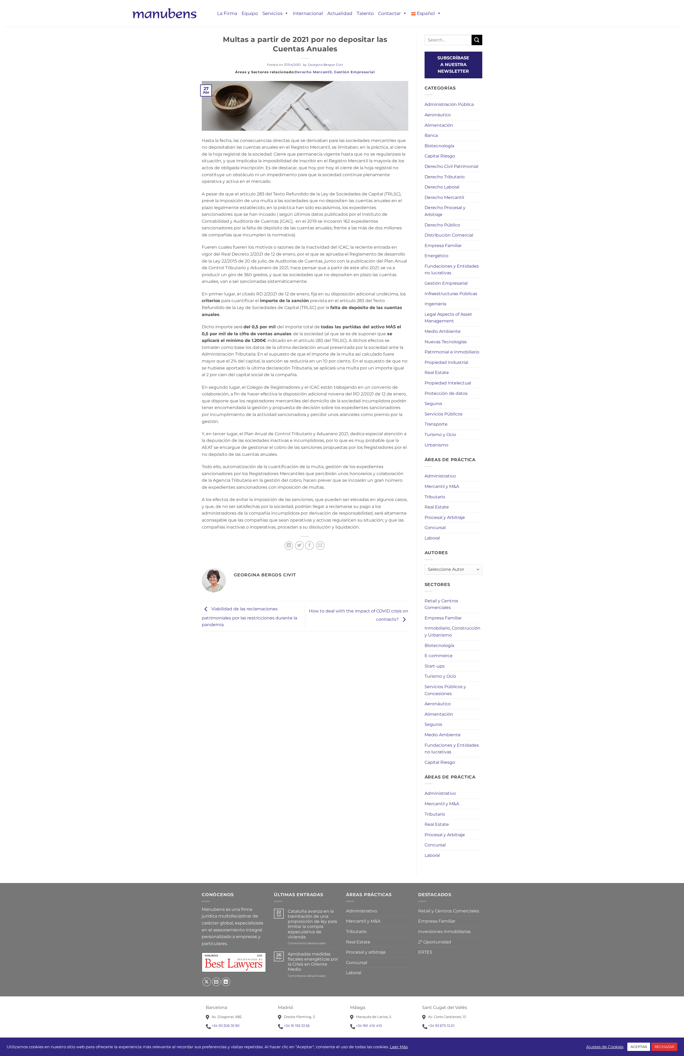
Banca (431, 135)
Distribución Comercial (449, 235)
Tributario (435, 496)
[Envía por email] (320, 545)
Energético (436, 255)
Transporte (436, 424)
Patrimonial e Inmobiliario (452, 351)
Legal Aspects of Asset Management (448, 318)
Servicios (272, 13)
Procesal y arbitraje (366, 952)
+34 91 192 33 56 (297, 1025)
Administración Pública (449, 104)
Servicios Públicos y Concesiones (445, 690)
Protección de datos (446, 393)
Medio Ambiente (443, 331)
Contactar (389, 13)
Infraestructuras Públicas (451, 293)
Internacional (308, 13)
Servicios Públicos (444, 414)
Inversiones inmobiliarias (444, 931)
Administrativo (440, 476)
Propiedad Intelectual (448, 383)
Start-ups (435, 666)
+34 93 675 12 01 (441, 1025)
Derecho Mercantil (313, 72)
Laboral (432, 538)
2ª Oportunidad (434, 942)
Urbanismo (436, 445)
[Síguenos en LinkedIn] (225, 981)
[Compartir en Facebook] (309, 545)
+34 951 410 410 (369, 1025)
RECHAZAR (664, 1047)
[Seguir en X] (206, 981)
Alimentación (439, 125)
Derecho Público (442, 225)
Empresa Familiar (443, 245)
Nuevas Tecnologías (446, 341)
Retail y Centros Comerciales (441, 604)
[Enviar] (477, 40)
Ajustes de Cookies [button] (604, 1047)
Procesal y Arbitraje (445, 517)
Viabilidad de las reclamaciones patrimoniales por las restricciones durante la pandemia (249, 617)
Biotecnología (439, 145)
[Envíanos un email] (216, 981)
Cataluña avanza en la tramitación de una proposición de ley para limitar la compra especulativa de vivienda (312, 924)
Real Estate (437, 372)
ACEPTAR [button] (639, 1047)
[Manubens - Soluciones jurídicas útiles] (164, 13)
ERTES (425, 952)
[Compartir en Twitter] (299, 545)
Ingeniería (435, 303)
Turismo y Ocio (440, 434)
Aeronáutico (438, 114)
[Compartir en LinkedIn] (289, 545)
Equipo (250, 13)
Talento (365, 13)
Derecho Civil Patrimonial (451, 166)
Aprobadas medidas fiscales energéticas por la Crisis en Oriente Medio (313, 961)
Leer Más (399, 1047)
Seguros (433, 403)
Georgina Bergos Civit (325, 65)
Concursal (435, 527)
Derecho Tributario (445, 176)
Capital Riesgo (440, 156)
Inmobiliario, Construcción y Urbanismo (452, 632)
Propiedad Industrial (446, 362)
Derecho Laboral (442, 187)
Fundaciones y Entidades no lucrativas (452, 270)
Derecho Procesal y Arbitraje (445, 211)
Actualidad (339, 13)
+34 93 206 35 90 (226, 1025)
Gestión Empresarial (354, 72)
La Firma (227, 13)
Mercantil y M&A (442, 486)
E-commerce (439, 655)
